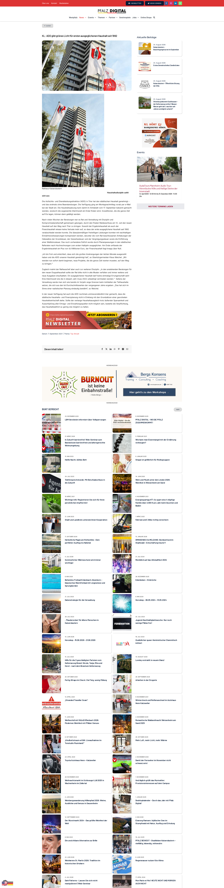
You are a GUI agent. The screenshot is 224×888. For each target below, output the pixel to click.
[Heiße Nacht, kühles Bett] (51, 444)
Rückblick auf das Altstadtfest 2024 (151, 548)
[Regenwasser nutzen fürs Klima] (122, 844)
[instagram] (171, 3)
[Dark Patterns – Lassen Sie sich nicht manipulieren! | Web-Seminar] (51, 864)
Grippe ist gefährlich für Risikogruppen (152, 448)
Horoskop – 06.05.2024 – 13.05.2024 (151, 588)
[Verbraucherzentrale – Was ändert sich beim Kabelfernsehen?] (51, 884)
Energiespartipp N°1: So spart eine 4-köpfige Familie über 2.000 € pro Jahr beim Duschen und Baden (156, 491)
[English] (5, 883)
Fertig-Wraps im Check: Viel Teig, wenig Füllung (86, 668)
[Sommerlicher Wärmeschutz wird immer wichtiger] (51, 544)
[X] (106, 349)
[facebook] (166, 3)
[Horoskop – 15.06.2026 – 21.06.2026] (51, 624)
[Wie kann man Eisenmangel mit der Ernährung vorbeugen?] (122, 423)
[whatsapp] (180, 3)
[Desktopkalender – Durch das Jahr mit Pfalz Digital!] (122, 784)
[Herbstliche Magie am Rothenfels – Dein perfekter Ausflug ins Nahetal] (51, 524)
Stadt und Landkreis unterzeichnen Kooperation (86, 508)
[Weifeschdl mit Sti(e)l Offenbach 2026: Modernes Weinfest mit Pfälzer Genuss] (51, 704)
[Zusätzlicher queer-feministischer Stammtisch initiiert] (122, 624)
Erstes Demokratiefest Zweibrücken (166, 65)
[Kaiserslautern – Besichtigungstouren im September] (145, 44)
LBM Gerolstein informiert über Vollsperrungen (85, 408)
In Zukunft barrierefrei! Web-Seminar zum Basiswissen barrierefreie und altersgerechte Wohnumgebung (85, 431)
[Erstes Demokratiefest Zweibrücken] (145, 62)
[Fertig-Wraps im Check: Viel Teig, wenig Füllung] (51, 664)
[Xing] (123, 349)
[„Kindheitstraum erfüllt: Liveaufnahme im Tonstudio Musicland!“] (51, 724)
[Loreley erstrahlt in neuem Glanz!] (122, 644)
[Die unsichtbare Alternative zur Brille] (51, 824)
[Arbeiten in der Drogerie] (122, 664)
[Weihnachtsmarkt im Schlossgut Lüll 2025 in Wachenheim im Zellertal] (51, 764)
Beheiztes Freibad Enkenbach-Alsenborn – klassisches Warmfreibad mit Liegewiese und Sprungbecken (85, 571)
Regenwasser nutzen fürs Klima (149, 848)
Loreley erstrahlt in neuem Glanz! (149, 648)
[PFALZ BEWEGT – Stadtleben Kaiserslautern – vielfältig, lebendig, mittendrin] (122, 824)
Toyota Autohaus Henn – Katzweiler (80, 748)
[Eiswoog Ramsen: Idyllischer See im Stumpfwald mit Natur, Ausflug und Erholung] (122, 804)
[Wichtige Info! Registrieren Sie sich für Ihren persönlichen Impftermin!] (51, 484)
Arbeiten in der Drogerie (146, 668)
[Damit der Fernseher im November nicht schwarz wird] (122, 744)
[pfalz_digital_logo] (112, 10)
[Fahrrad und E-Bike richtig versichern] (122, 504)
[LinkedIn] (110, 349)
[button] (154, 17)
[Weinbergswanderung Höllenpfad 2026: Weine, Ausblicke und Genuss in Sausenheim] (51, 784)
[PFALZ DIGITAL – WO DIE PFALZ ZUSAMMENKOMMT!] (122, 403)
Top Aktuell (74, 334)
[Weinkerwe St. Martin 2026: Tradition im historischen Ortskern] (51, 844)
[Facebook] (102, 349)
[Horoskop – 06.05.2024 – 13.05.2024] (122, 584)
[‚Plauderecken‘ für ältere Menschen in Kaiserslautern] (51, 604)
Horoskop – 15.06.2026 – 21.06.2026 (80, 628)
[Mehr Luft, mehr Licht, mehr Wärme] (122, 724)
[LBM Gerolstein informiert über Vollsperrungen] (51, 403)
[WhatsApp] (115, 349)
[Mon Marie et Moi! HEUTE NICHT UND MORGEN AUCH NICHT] (122, 864)
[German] (10, 883)
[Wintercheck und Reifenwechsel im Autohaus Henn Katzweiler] (122, 684)
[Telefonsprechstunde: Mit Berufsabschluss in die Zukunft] (51, 464)
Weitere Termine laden (160, 206)
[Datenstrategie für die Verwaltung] (51, 584)
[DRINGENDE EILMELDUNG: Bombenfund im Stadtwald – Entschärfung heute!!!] (122, 524)
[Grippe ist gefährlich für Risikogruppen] (122, 444)
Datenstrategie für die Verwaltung (80, 588)
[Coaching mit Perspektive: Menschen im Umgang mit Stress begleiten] (122, 884)
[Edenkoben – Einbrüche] (122, 564)
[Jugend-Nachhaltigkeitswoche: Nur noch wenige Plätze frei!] (122, 604)
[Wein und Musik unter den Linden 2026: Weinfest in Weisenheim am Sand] (122, 464)
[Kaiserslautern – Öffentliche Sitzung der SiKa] (145, 80)
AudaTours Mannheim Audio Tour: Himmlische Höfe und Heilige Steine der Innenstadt (158, 188)
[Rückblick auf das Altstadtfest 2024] (122, 544)
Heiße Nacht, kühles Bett (76, 448)
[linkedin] (175, 3)
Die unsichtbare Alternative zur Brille (81, 828)
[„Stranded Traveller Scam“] (51, 684)
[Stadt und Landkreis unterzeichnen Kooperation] (51, 504)
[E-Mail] (127, 349)
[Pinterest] (119, 349)
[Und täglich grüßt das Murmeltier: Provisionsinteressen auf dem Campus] (122, 764)
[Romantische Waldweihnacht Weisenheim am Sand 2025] (122, 704)
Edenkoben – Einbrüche (145, 568)
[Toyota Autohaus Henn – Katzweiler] (51, 744)
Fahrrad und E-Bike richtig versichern (151, 508)
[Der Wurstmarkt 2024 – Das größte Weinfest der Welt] (51, 804)
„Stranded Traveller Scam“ (76, 688)
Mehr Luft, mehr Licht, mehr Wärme (151, 728)
